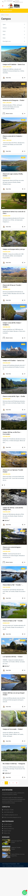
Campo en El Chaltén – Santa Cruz (13, 360)
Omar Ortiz (8, 77)
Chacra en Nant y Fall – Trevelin (13, 621)
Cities (4, 34)
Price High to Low (7, 41)
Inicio (4, 866)
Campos (5, 27)
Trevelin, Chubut (8, 824)
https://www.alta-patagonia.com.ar (12, 817)
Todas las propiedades (18, 866)
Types (4, 24)
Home (2, 14)
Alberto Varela (9, 113)
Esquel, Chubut (7, 830)
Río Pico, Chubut (8, 826)
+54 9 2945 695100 (8, 812)
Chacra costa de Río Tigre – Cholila (14, 396)
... (8, 72)
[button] (24, 892)
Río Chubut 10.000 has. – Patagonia (14, 763)
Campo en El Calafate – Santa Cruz (14, 64)
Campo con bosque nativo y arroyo (14, 249)
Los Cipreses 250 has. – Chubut (12, 656)
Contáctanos (9, 866)
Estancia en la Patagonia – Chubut (13, 100)
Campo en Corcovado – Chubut (13, 729)
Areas (4, 38)
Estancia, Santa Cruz (9, 828)
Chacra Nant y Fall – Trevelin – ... (13, 585)
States (4, 31)
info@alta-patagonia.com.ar (19, 1)
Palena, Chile (7, 833)
